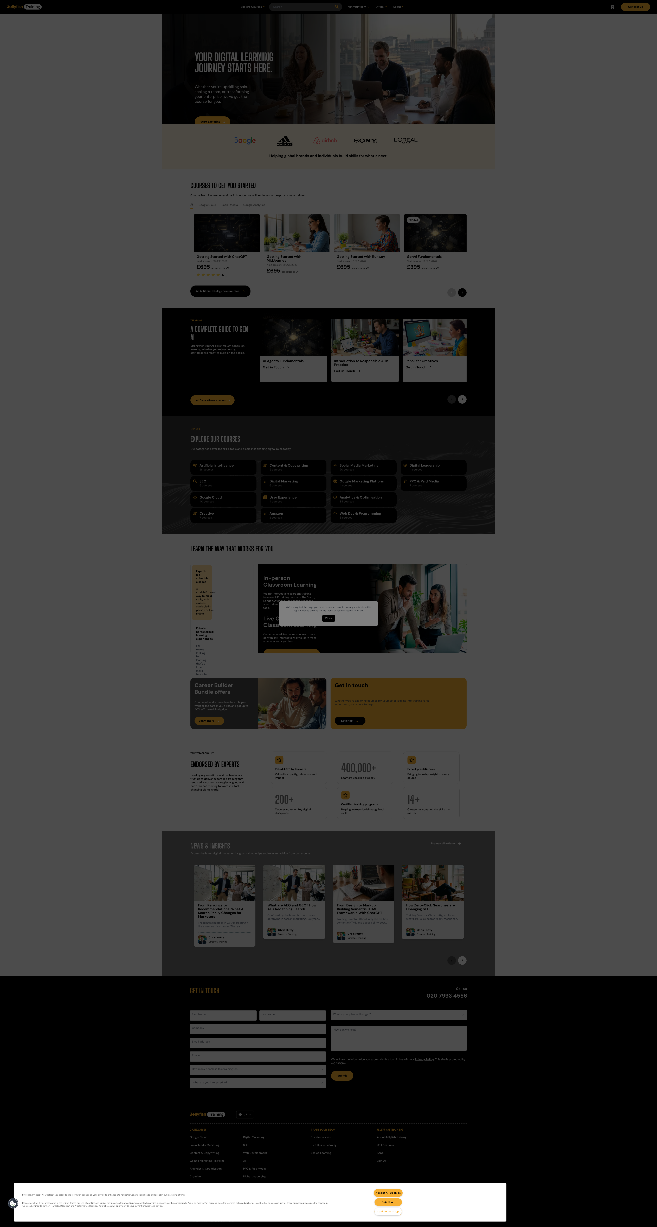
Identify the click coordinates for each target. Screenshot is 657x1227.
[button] (13, 1203)
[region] (260, 1202)
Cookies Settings (388, 1211)
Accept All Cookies (388, 1192)
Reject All (388, 1202)
